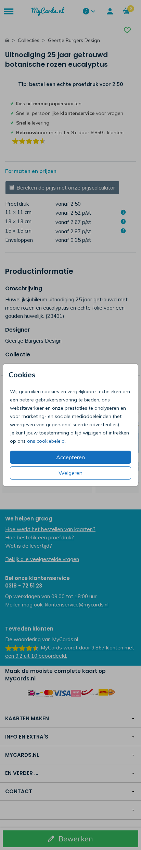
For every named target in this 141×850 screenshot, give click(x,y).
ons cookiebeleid (46, 441)
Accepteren (70, 457)
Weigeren (70, 473)
